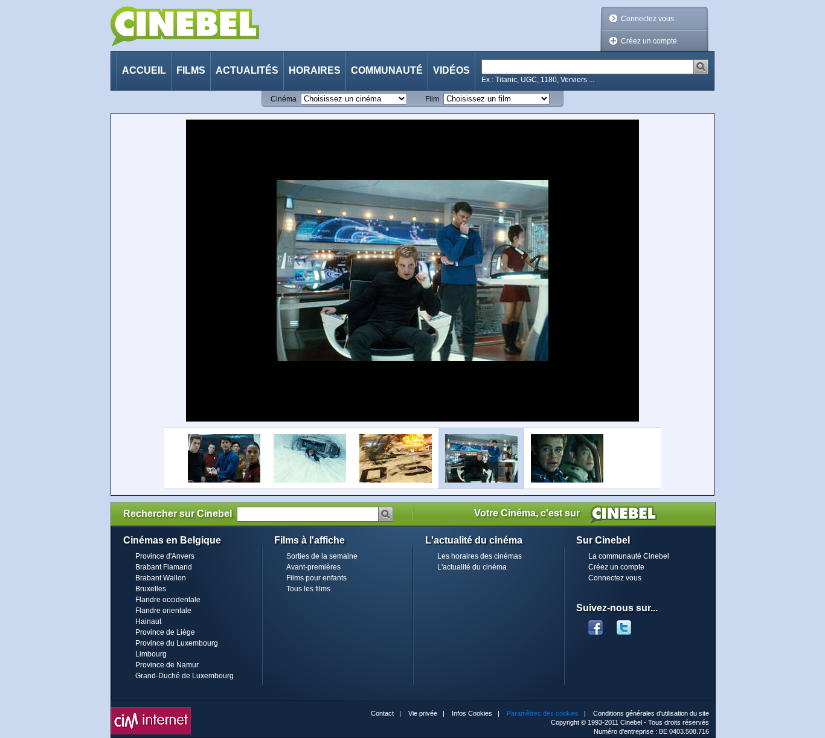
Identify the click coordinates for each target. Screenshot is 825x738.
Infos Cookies (472, 713)
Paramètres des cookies (543, 713)
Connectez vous (647, 18)
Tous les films (308, 589)
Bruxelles (150, 589)
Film (432, 99)
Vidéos (451, 70)
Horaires (315, 70)
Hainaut (148, 621)
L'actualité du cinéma (472, 567)
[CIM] (151, 710)
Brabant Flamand (163, 567)
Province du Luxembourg (176, 643)
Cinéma (284, 99)
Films (190, 70)
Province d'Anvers (164, 556)
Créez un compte (649, 41)
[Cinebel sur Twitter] (630, 624)
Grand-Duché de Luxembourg (184, 676)
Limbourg (151, 654)
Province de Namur (167, 665)
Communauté (387, 70)
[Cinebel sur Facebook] (595, 624)
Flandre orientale (163, 610)
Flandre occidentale (168, 599)
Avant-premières (313, 567)
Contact (382, 713)
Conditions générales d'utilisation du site (651, 713)
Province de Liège (165, 632)
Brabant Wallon (160, 578)
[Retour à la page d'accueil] (185, 26)
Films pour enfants (316, 578)
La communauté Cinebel (628, 556)
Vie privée (422, 713)
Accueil (144, 70)
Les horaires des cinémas (479, 556)
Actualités (247, 70)
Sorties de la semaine (322, 556)
